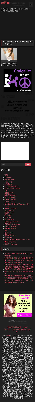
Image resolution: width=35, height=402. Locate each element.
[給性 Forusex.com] (14, 4)
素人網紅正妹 (9, 219)
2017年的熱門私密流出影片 (21, 329)
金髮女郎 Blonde (10, 235)
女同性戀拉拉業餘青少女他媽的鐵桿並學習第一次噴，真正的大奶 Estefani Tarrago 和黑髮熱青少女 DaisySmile (19, 260)
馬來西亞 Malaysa (11, 244)
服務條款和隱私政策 (14, 327)
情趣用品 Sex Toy (10, 195)
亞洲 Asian (8, 177)
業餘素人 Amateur (11, 208)
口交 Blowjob (9, 182)
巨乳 (6, 191)
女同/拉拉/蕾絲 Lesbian (12, 188)
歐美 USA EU (9, 211)
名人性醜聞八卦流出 (11, 186)
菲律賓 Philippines (11, 226)
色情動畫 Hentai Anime (12, 224)
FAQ (25, 327)
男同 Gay (8, 217)
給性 (8, 336)
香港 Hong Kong (10, 242)
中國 (6, 175)
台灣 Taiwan (9, 184)
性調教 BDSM (9, 193)
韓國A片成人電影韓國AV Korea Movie (17, 239)
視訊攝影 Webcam (11, 228)
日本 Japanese (10, 202)
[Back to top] (29, 396)
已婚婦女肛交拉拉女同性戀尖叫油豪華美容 (19, 269)
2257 (17, 332)
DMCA (6, 329)
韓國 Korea (8, 237)
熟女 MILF (8, 215)
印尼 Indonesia (10, 179)
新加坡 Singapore (10, 199)
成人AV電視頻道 (10, 197)
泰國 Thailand (9, 213)
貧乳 (6, 231)
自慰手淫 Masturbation (12, 222)
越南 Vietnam (9, 233)
